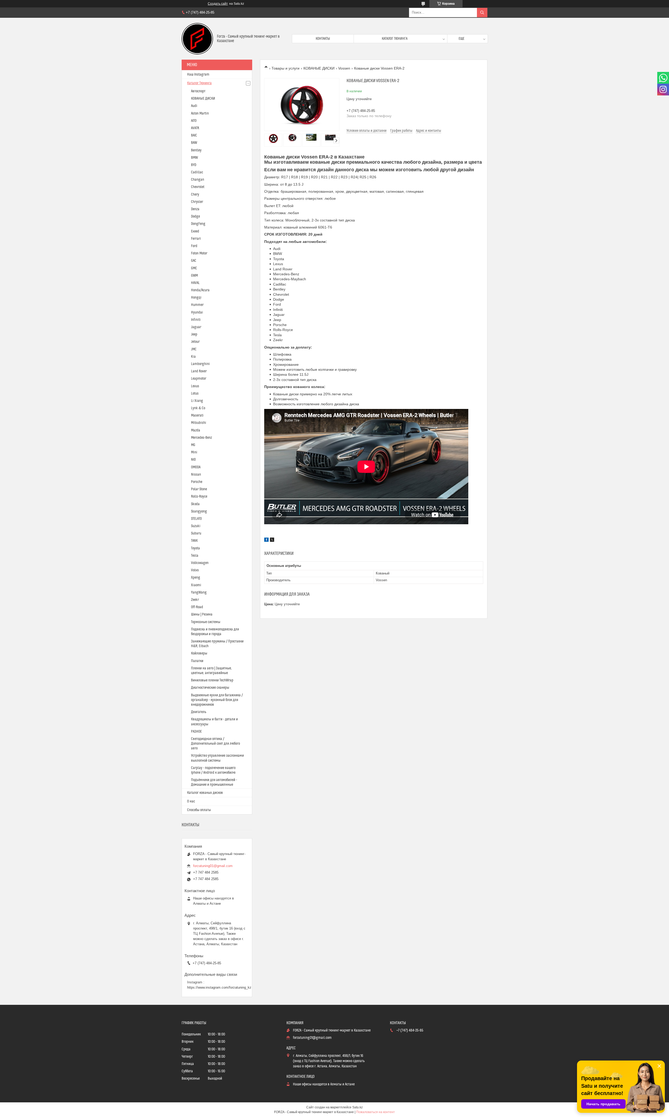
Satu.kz (357, 1107)
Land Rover (199, 371)
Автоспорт (198, 91)
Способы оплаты (199, 810)
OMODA (195, 467)
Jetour (195, 342)
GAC (193, 261)
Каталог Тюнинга (199, 83)
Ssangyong (199, 511)
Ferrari (196, 239)
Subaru (196, 533)
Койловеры (199, 653)
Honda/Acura (200, 290)
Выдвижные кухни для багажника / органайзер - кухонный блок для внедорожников (217, 700)
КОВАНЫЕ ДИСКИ (318, 68)
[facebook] (266, 540)
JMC (194, 349)
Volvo (195, 570)
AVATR (195, 128)
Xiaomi (196, 585)
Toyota (195, 548)
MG (193, 445)
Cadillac (197, 172)
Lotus (195, 393)
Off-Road (197, 607)
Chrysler (197, 202)
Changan (197, 180)
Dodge (195, 216)
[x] (272, 540)
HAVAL (195, 283)
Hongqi (196, 297)
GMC (194, 268)
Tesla (194, 556)
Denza (195, 209)
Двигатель (198, 712)
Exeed (195, 231)
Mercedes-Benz (201, 438)
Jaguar (196, 327)
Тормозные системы (205, 622)
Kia (193, 357)
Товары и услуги (285, 68)
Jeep (194, 334)
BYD (193, 165)
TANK (194, 541)
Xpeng (195, 577)
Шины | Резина (201, 614)
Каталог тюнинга (394, 39)
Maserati (197, 415)
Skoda (195, 504)
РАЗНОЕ (196, 732)
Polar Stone (199, 489)
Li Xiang (197, 401)
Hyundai (197, 312)
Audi (194, 106)
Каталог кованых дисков (205, 793)
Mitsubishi (198, 423)
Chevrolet (197, 187)
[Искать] (482, 12)
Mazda (195, 430)
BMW (194, 158)
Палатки (197, 661)
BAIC (194, 135)
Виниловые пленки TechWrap (212, 680)
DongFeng (198, 224)
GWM (194, 275)
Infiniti (196, 320)
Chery (195, 194)
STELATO (196, 519)
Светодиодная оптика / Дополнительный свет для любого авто (215, 743)
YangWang (199, 592)
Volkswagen (200, 563)
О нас (191, 801)
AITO (194, 121)
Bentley (196, 150)
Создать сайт (218, 3)
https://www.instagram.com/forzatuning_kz (219, 987)
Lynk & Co (198, 408)
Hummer (197, 305)
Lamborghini (200, 364)
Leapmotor (198, 379)
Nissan (196, 474)
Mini (194, 452)
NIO (193, 460)
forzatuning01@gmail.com (213, 866)
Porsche (196, 482)
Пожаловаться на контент (375, 1112)
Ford (194, 246)
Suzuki (195, 526)
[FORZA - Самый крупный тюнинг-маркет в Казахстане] (197, 38)
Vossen (344, 68)
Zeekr (195, 600)
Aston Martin (200, 113)
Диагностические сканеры (210, 688)
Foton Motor (199, 253)
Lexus (195, 386)
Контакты (323, 39)
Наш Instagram (198, 74)
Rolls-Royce (199, 496)
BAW (194, 143)
